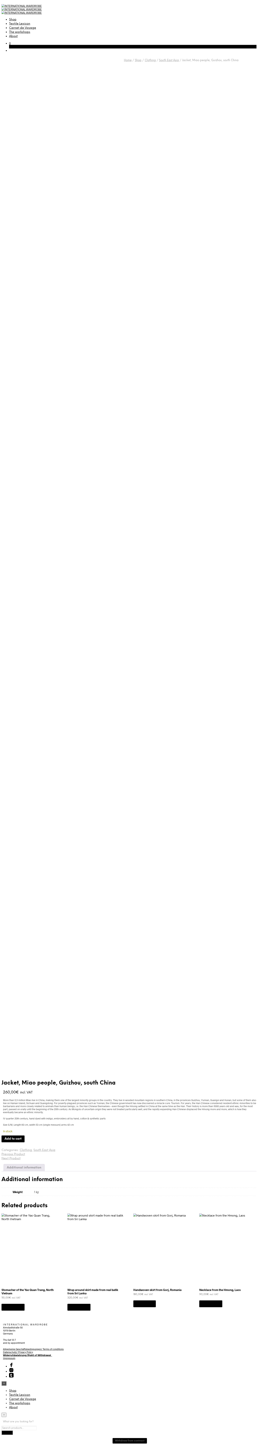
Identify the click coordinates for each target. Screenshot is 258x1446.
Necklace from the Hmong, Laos (220, 1289)
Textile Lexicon (19, 23)
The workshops (19, 32)
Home (128, 60)
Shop (12, 19)
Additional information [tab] (24, 1167)
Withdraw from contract (129, 1441)
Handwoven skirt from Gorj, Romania (157, 1289)
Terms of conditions (53, 1349)
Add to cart (13, 1307)
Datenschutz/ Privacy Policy (18, 1352)
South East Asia (169, 60)
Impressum (9, 1358)
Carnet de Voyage (22, 28)
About (13, 36)
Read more (144, 1303)
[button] (10, 43)
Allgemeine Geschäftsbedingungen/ (23, 1349)
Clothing (150, 60)
